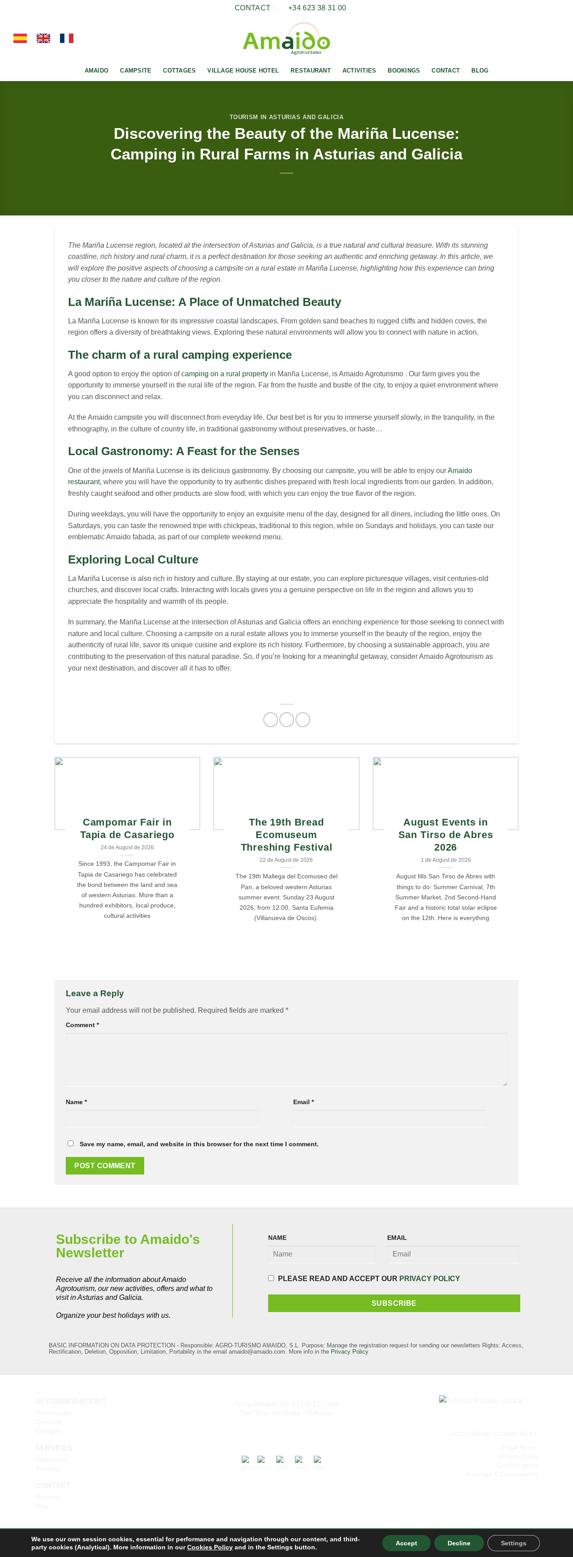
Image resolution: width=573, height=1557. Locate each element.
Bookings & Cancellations (502, 1474)
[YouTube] (301, 1462)
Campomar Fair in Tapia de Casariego (127, 828)
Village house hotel (243, 70)
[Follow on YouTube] (553, 38)
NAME (277, 1237)
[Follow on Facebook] (518, 38)
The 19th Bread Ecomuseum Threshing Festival (287, 835)
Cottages (179, 70)
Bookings (404, 70)
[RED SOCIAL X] (283, 1462)
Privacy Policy (349, 1351)
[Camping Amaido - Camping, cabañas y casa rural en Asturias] (286, 38)
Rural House (53, 1412)
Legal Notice (520, 1447)
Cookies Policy (210, 1547)
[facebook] (248, 1462)
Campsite (135, 70)
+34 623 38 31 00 (287, 1431)
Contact (446, 70)
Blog (479, 70)
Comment (82, 1024)
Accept (406, 1543)
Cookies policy (517, 1465)
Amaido (97, 70)
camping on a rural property (224, 374)
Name (76, 1101)
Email (303, 1101)
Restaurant (311, 70)
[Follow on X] (542, 38)
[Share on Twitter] (286, 719)
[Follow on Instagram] (530, 38)
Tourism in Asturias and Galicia (287, 117)
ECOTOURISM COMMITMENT (493, 1433)
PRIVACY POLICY (429, 1278)
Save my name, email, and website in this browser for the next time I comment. (199, 1144)
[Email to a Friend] (302, 719)
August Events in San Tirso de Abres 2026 (445, 835)
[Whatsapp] (320, 1462)
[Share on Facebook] (270, 719)
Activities (359, 70)
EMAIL (397, 1237)
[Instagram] (264, 1462)
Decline (459, 1543)
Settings (513, 1543)
